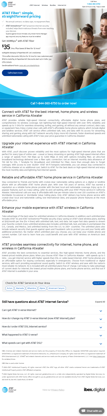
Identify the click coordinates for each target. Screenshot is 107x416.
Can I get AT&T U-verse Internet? (19, 310)
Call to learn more (15, 73)
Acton (9, 288)
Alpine (42, 288)
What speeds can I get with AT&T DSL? (22, 343)
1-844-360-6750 (93, 4)
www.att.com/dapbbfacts (29, 65)
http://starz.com (99, 356)
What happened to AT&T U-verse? (20, 334)
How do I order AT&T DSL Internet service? (24, 326)
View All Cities (99, 283)
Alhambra (31, 288)
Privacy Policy (57, 390)
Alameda (20, 288)
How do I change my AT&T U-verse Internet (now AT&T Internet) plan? (38, 318)
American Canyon (56, 288)
